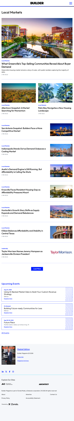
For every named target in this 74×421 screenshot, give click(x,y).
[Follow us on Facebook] (9, 371)
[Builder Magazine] (36, 3)
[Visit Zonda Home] (10, 404)
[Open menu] (71, 3)
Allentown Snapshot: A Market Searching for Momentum (16, 109)
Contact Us (53, 394)
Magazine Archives (23, 361)
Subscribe (20, 357)
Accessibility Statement (33, 398)
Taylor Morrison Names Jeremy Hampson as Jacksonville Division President (22, 252)
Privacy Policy (6, 398)
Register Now (8, 298)
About (3, 394)
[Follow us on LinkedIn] (3, 371)
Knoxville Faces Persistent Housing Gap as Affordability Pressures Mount (21, 191)
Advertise (29, 394)
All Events (5, 333)
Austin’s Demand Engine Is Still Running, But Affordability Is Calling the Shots (22, 170)
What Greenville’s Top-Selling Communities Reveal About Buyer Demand (36, 65)
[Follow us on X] (6, 371)
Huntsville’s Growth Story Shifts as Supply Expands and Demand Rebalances (20, 211)
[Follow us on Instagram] (13, 371)
